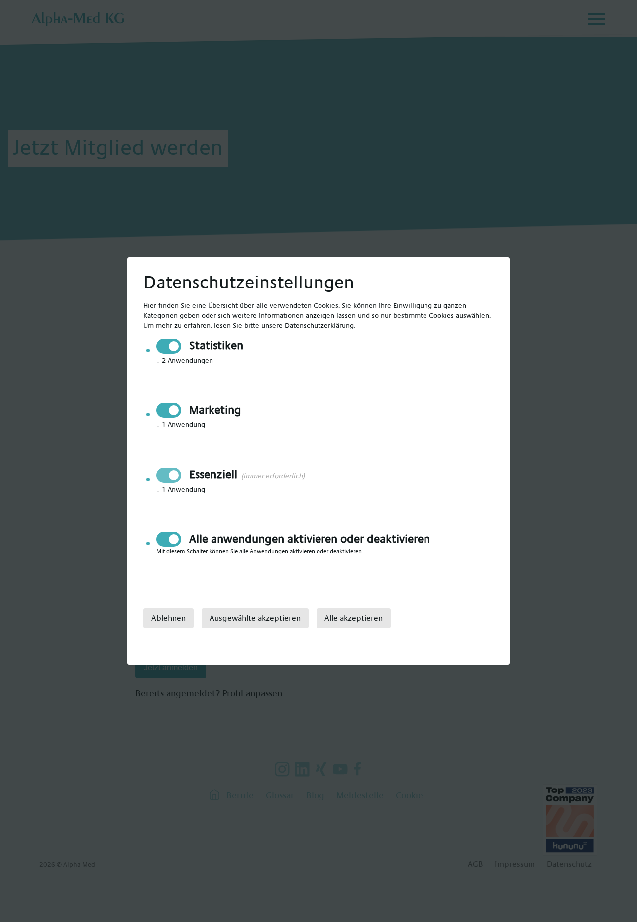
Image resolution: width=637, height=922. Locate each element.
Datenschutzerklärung (319, 326)
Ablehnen (168, 618)
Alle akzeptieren (353, 618)
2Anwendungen (184, 361)
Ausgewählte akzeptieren (255, 618)
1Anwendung (180, 425)
